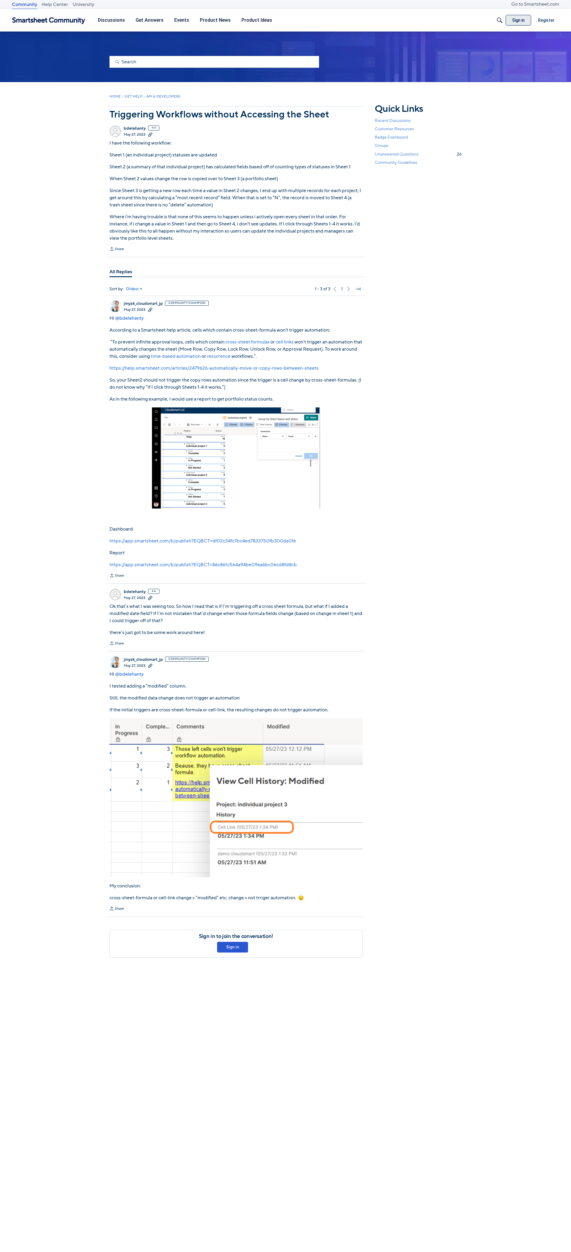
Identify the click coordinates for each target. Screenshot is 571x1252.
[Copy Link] (150, 134)
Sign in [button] (232, 947)
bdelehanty (135, 128)
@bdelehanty (129, 318)
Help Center (55, 4)
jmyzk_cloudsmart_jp (143, 303)
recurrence (218, 356)
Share (116, 249)
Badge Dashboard (391, 137)
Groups (381, 146)
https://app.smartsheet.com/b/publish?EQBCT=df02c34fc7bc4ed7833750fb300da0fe (202, 541)
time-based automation (176, 356)
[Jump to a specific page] (358, 289)
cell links (285, 342)
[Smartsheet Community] (48, 20)
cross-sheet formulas (247, 342)
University (83, 4)
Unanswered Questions (418, 154)
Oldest (132, 289)
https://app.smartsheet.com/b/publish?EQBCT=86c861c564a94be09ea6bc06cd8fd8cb (203, 564)
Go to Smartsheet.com (535, 4)
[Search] (499, 20)
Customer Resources (394, 129)
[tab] (121, 272)
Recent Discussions (393, 120)
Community (24, 4)
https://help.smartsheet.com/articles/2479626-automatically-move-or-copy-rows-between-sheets (214, 368)
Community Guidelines (396, 162)
